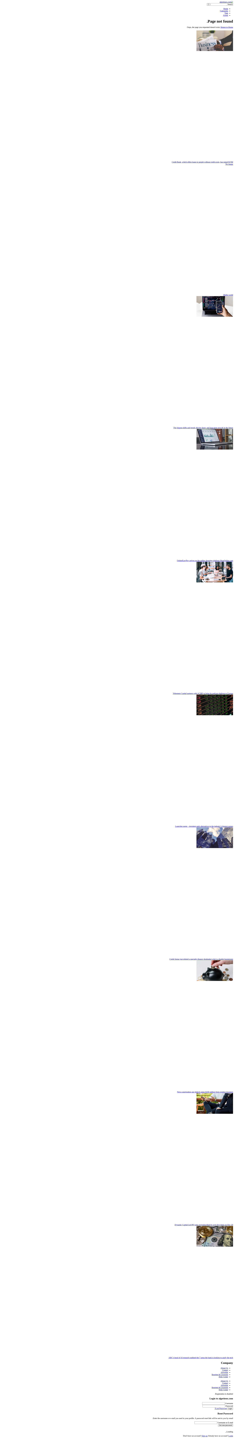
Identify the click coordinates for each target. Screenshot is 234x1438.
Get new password (225, 1425)
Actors (225, 15)
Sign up (205, 1436)
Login (230, 1409)
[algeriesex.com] (226, 2)
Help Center (223, 1377)
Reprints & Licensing (220, 1375)
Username (229, 1403)
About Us (224, 1368)
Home (225, 9)
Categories (224, 11)
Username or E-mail (225, 1423)
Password (229, 1406)
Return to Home (227, 27)
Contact (225, 1370)
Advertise (224, 1372)
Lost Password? (221, 1409)
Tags (226, 13)
